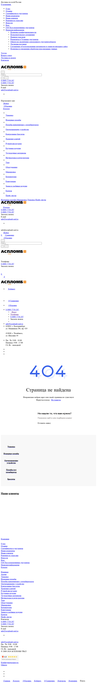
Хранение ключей (8, 588)
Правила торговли (17, 37)
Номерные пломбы (8, 579)
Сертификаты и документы (17, 13)
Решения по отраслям (14, 20)
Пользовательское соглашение (22, 35)
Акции (4, 574)
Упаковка (5, 577)
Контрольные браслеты (10, 586)
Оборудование (7, 603)
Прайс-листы (6, 617)
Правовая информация (15, 30)
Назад (13, 312)
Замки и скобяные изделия (11, 612)
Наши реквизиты (13, 16)
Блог (7, 25)
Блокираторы (6, 607)
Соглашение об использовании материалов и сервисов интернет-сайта (39, 46)
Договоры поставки (18, 44)
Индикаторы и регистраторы (12, 598)
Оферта (4, 665)
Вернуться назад (43, 400)
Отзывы (9, 11)
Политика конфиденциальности (23, 32)
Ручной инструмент (9, 591)
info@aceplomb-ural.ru (9, 90)
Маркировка (6, 605)
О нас (8, 9)
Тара (3, 600)
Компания (5, 539)
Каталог (4, 567)
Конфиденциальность (9, 662)
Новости (9, 23)
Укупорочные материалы (11, 595)
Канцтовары (6, 610)
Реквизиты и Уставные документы (24, 39)
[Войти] (2, 272)
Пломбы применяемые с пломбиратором (17, 581)
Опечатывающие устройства (12, 584)
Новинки (4, 572)
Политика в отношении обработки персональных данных (33, 49)
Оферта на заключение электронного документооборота (33, 42)
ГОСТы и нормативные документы (20, 27)
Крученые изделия (8, 593)
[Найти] (6, 77)
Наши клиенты (12, 18)
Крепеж (4, 614)
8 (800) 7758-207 (7, 80)
